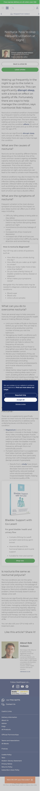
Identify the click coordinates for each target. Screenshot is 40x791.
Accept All (20, 400)
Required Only (20, 395)
